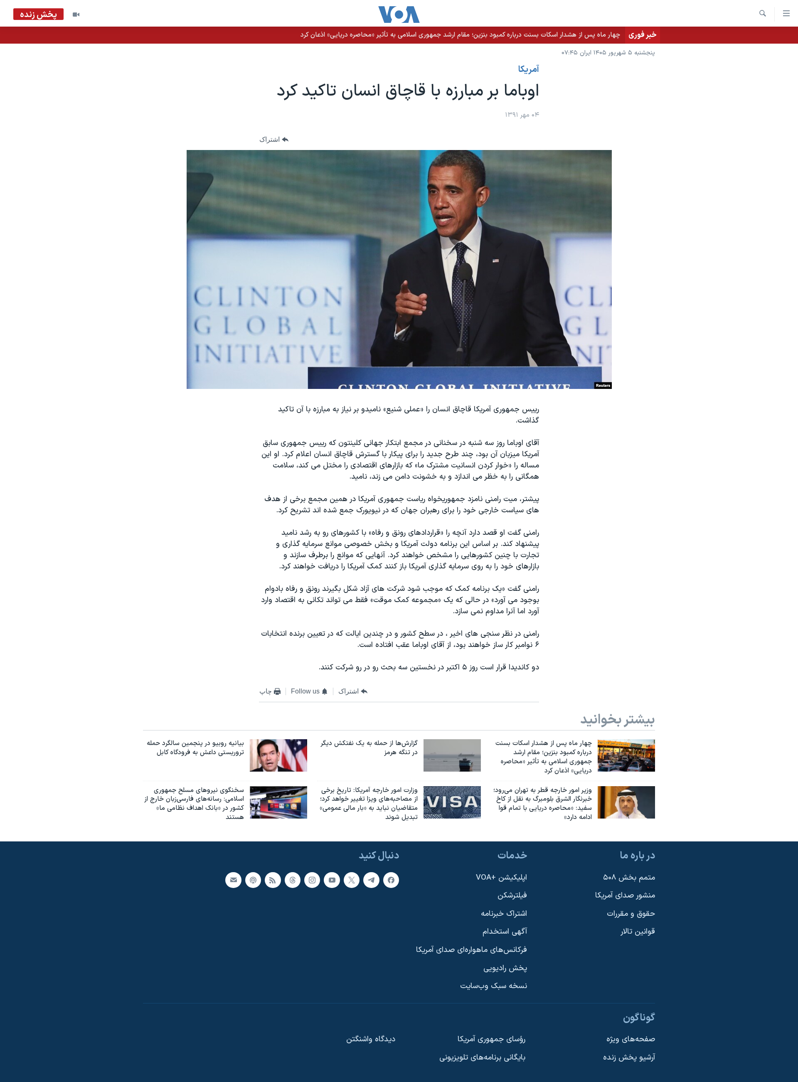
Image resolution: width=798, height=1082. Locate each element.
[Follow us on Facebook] (391, 880)
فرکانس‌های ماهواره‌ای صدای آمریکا (471, 950)
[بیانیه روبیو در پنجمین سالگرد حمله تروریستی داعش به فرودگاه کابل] (278, 755)
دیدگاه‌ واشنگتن (370, 1039)
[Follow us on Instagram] (312, 880)
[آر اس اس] (273, 880)
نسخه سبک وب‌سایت (493, 986)
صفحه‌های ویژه (630, 1039)
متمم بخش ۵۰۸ (629, 877)
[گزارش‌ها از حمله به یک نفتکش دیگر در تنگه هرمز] (452, 755)
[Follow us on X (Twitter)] (352, 880)
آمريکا (528, 69)
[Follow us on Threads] (292, 880)
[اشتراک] (233, 880)
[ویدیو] (76, 14)
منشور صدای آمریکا (625, 895)
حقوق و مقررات (631, 914)
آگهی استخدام (505, 931)
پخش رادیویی (505, 968)
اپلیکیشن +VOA (501, 877)
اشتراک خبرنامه (504, 914)
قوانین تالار (638, 931)
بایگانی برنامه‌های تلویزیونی (482, 1057)
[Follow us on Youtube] (332, 880)
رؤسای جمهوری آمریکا (491, 1039)
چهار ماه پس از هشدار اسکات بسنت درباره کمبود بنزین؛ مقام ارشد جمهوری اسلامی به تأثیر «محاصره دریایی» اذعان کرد (460, 35)
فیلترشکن (512, 895)
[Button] (273, 139)
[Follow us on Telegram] (371, 880)
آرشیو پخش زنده (629, 1057)
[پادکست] (253, 880)
